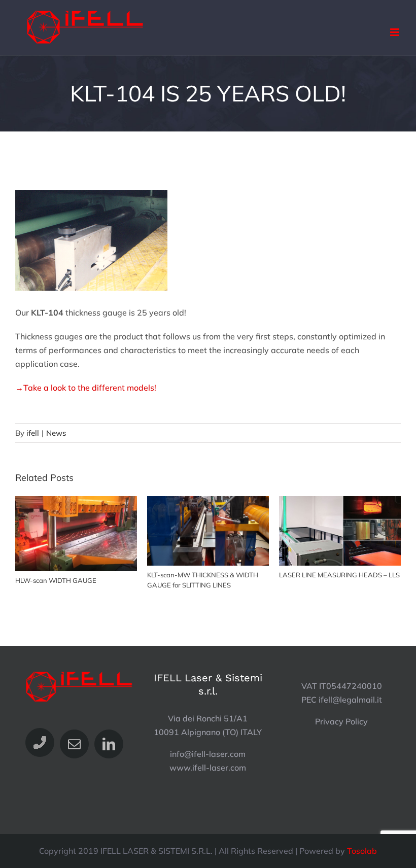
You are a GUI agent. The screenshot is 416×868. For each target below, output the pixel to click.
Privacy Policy (341, 721)
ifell (32, 433)
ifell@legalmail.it (350, 700)
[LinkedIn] (108, 744)
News (56, 433)
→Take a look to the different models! (85, 388)
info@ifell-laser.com (208, 754)
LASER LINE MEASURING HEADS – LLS (340, 531)
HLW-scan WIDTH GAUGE (76, 534)
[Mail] (74, 744)
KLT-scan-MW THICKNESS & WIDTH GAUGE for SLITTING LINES (208, 531)
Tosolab (362, 851)
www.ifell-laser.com (207, 767)
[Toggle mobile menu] (395, 32)
